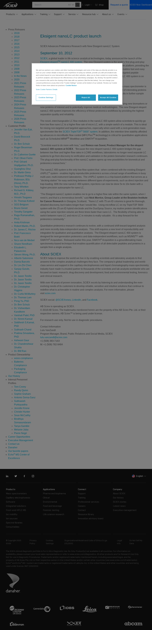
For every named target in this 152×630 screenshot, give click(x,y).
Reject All (86, 97)
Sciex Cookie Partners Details (46, 89)
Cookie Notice (71, 85)
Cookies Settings (46, 97)
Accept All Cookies (108, 97)
